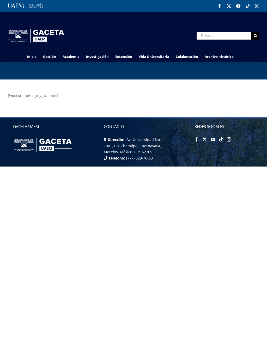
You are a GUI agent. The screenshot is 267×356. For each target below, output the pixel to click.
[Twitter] (205, 139)
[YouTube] (213, 139)
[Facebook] (197, 139)
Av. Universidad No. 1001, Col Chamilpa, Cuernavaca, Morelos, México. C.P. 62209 (132, 145)
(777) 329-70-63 (139, 158)
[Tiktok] (221, 139)
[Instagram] (229, 139)
